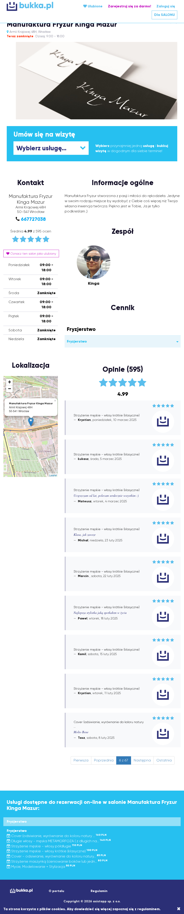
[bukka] (35, 6)
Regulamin (99, 891)
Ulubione (95, 6)
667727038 (33, 219)
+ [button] (9, 382)
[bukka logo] (21, 891)
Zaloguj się (165, 6)
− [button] (9, 388)
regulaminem (148, 909)
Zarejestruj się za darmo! (129, 6)
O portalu (56, 891)
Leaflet (53, 475)
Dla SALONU (164, 15)
